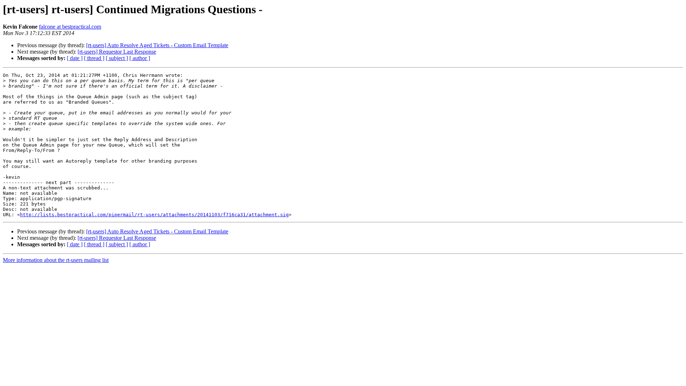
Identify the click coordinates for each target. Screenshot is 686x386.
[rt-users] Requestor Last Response (117, 52)
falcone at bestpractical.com (70, 27)
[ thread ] (94, 58)
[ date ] (75, 58)
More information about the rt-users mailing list (56, 260)
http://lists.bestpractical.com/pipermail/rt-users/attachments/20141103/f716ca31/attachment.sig (154, 214)
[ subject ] (117, 58)
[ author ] (139, 58)
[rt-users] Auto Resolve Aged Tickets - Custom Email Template (157, 45)
